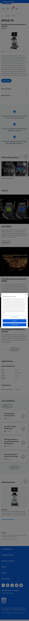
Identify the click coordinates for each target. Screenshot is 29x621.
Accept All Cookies (14, 324)
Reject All (15, 320)
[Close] (26, 294)
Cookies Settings (14, 316)
